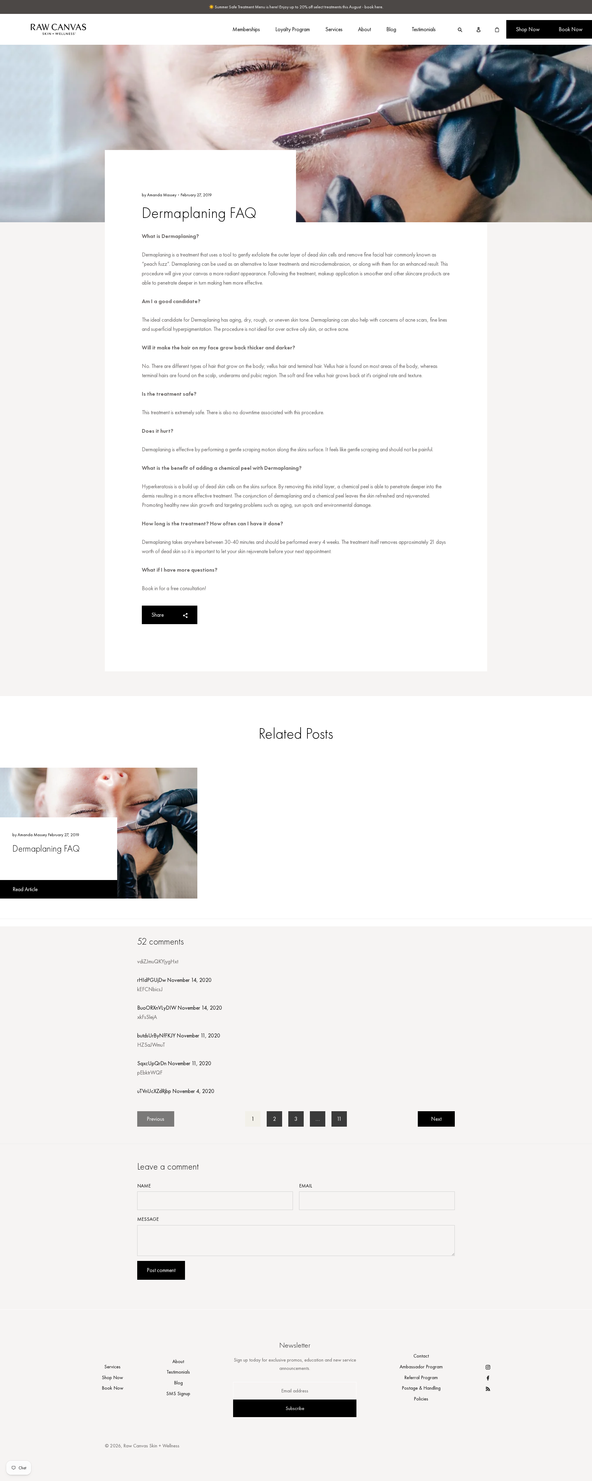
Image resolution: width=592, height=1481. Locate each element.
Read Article (25, 889)
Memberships (246, 29)
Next (436, 1118)
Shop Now (528, 29)
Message (148, 1219)
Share (157, 614)
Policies (421, 1398)
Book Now (570, 29)
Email (305, 1186)
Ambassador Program (421, 1366)
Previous (155, 1118)
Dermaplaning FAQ (46, 848)
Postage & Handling (421, 1388)
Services (334, 29)
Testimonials (424, 29)
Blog (391, 29)
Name (144, 1186)
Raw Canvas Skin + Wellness (151, 1445)
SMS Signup (178, 1393)
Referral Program (421, 1377)
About (364, 29)
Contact (421, 1356)
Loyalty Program (292, 29)
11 (339, 1118)
